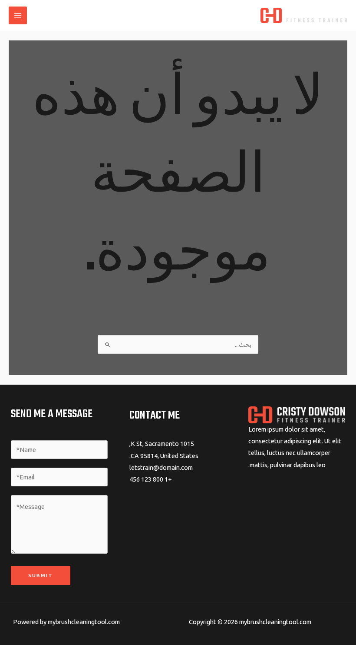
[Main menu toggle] (18, 16)
